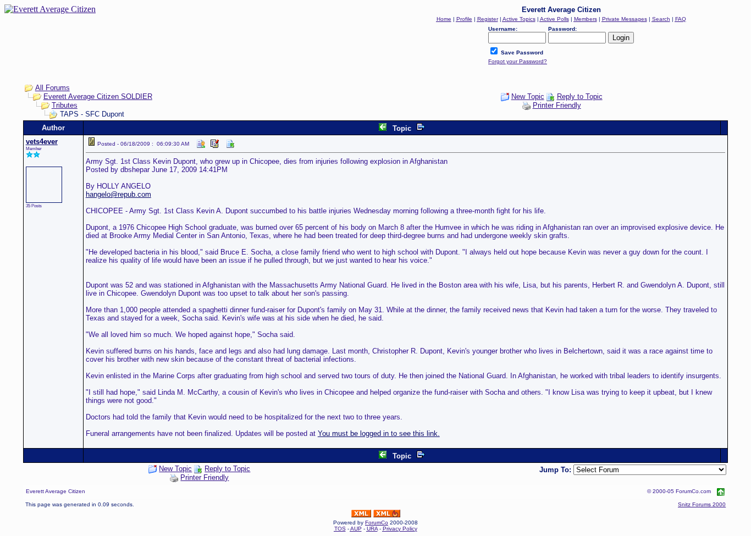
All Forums (52, 88)
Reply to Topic (580, 96)
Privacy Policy (400, 529)
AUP (356, 529)
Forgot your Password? (517, 61)
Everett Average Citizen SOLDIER (97, 96)
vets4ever (42, 141)
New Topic (527, 96)
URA (372, 529)
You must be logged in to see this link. (379, 433)
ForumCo (376, 523)
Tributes (65, 105)
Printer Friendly (557, 105)
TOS (340, 529)
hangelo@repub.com (118, 194)
